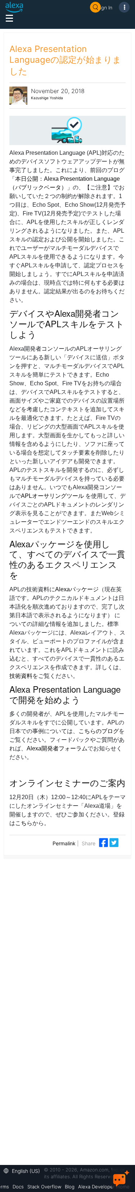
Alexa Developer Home (104, 1186)
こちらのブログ (98, 731)
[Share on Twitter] (113, 842)
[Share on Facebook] (104, 842)
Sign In (104, 7)
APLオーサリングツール (52, 496)
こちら (23, 823)
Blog (70, 1186)
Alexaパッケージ (77, 589)
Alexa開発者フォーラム (57, 748)
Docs (18, 1186)
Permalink (64, 843)
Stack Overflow (44, 1186)
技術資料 (20, 676)
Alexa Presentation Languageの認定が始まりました (65, 60)
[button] (24, 1170)
